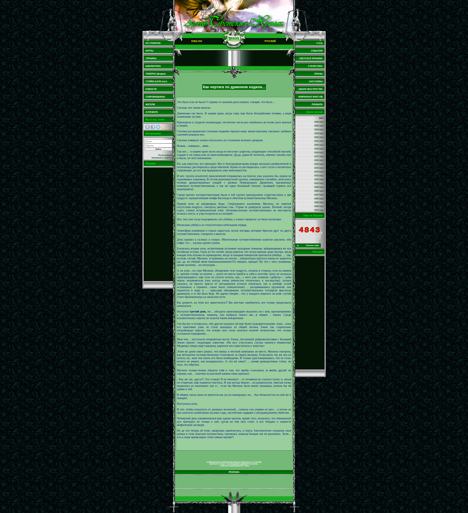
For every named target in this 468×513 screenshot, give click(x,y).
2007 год (318, 195)
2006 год (318, 198)
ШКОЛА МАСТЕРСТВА (311, 89)
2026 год (318, 122)
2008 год (318, 191)
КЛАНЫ (318, 74)
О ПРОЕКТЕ (152, 112)
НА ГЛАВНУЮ (153, 43)
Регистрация (165, 155)
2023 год (318, 133)
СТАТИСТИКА (315, 66)
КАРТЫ (149, 50)
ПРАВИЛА (317, 104)
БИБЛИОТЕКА (153, 66)
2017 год (318, 156)
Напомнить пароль (162, 158)
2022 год (318, 137)
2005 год (318, 202)
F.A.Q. (320, 43)
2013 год (318, 172)
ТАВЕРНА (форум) (156, 74)
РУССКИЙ (270, 41)
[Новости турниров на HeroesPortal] (163, 127)
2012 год (318, 175)
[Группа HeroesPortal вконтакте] (147, 127)
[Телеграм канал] (158, 127)
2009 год (318, 187)
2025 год (318, 126)
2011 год (318, 179)
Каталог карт (312, 245)
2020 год (318, 145)
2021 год (318, 141)
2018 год (318, 152)
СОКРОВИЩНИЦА (155, 97)
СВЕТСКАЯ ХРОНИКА (311, 58)
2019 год (318, 149)
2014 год (318, 168)
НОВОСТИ (151, 89)
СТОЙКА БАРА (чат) (156, 81)
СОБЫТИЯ (317, 50)
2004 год (318, 206)
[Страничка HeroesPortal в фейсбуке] (153, 127)
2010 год (318, 183)
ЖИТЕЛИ (150, 104)
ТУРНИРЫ (151, 58)
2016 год (318, 160)
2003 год (318, 210)
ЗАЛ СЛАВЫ (316, 81)
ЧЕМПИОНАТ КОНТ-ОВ (310, 97)
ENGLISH (196, 41)
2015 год (318, 164)
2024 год (318, 129)
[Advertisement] (158, 224)
